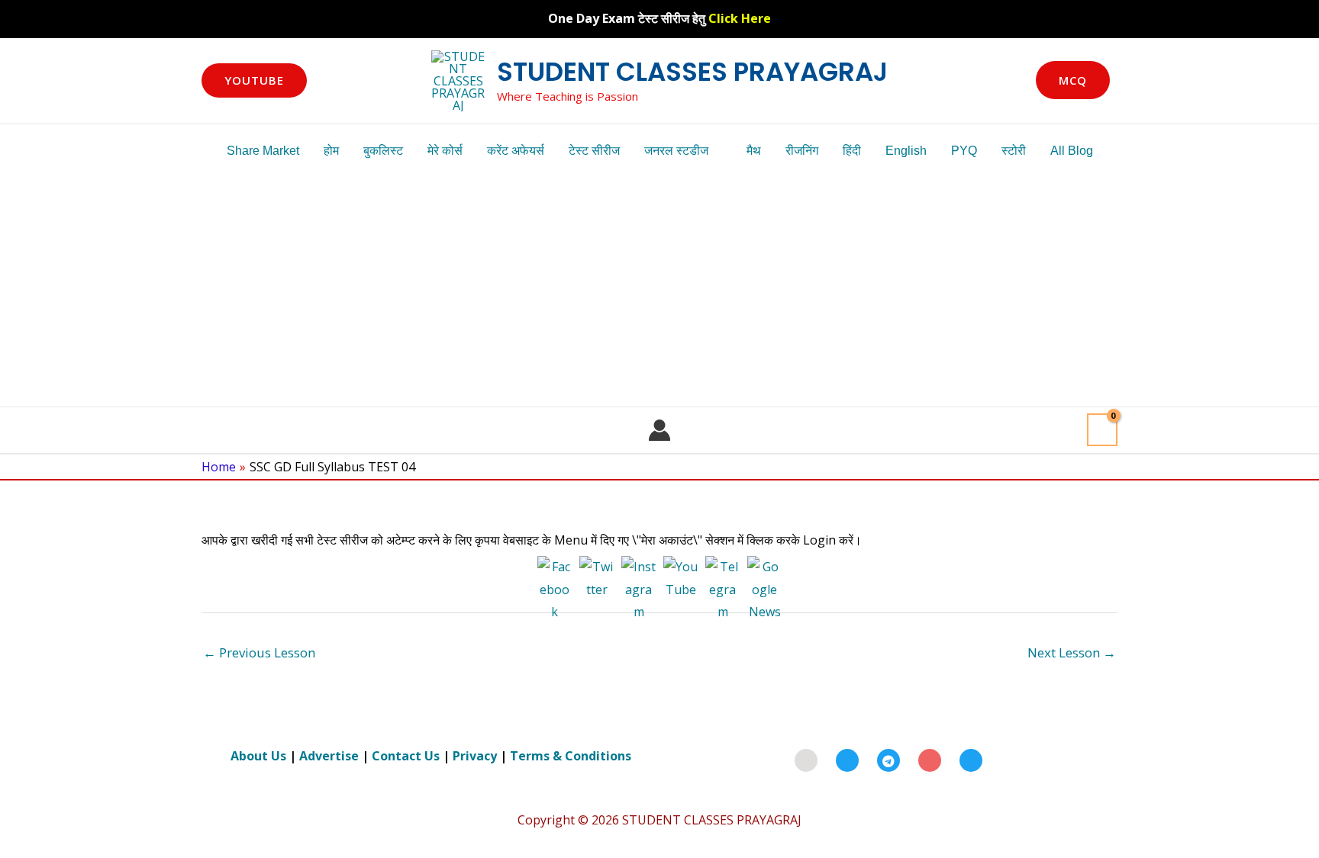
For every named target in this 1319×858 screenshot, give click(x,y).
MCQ (1073, 80)
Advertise (329, 755)
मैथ (754, 150)
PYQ (964, 150)
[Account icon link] (659, 430)
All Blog (1071, 150)
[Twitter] (970, 760)
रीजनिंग (801, 150)
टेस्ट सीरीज (594, 150)
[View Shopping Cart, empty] (1102, 429)
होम (331, 150)
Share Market (263, 150)
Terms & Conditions (570, 755)
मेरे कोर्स (445, 150)
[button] (254, 80)
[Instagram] (929, 760)
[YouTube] (806, 760)
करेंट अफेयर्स (515, 150)
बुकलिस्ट (383, 150)
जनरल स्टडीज (676, 150)
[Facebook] (847, 760)
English (906, 150)
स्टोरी (1013, 150)
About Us (258, 755)
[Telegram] (888, 760)
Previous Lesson (259, 652)
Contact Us (406, 755)
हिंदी (852, 150)
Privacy (475, 755)
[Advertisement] (659, 292)
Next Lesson (1071, 652)
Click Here (739, 18)
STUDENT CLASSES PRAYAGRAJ (692, 71)
